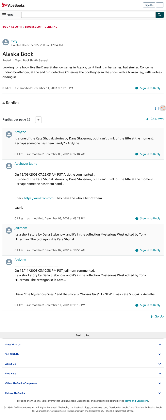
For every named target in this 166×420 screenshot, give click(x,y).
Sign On (149, 4)
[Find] (160, 15)
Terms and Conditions (136, 400)
